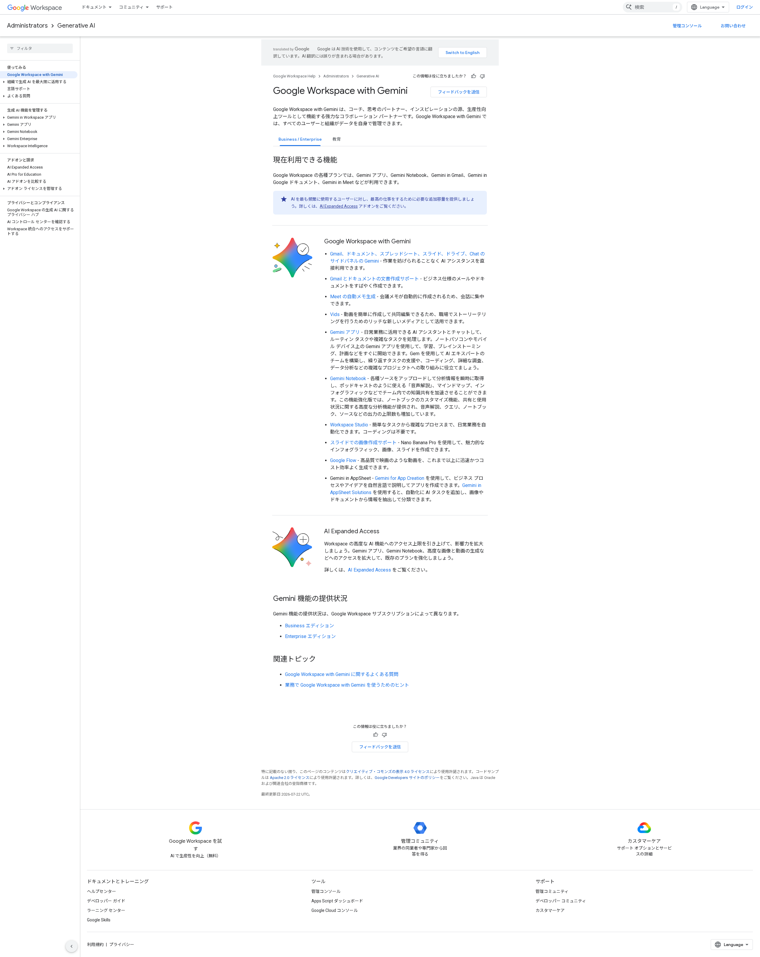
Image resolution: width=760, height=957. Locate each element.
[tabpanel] (380, 417)
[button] (38, 81)
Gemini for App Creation (399, 478)
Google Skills (98, 920)
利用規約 (95, 944)
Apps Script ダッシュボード (337, 901)
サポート (164, 7)
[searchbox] (40, 48)
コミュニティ (131, 7)
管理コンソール (687, 25)
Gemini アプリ (345, 332)
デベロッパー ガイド (106, 901)
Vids (335, 314)
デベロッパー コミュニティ (561, 901)
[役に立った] (473, 76)
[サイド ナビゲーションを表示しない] (71, 946)
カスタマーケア (550, 910)
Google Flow (343, 460)
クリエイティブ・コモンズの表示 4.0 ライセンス (388, 771)
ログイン (744, 7)
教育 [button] (336, 139)
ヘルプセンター (101, 891)
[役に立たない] (482, 76)
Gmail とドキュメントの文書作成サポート (374, 279)
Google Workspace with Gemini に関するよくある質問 (341, 674)
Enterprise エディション (310, 636)
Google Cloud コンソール (334, 910)
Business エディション (309, 626)
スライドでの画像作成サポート (363, 442)
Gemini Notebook (348, 378)
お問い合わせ (733, 25)
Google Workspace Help (294, 76)
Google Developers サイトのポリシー (407, 777)
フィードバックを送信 (458, 92)
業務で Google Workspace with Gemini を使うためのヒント (347, 685)
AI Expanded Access (339, 206)
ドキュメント (94, 7)
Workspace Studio (349, 425)
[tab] (300, 139)
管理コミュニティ (552, 891)
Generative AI (76, 25)
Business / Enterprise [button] (300, 139)
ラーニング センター (106, 910)
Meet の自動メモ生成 (353, 296)
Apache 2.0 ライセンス (289, 777)
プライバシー (121, 944)
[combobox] (652, 7)
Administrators (27, 25)
